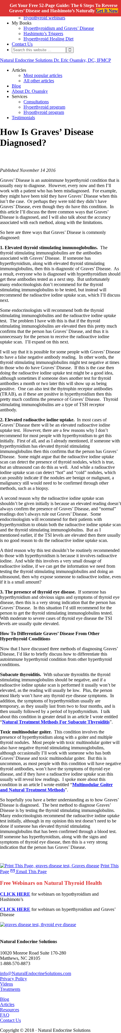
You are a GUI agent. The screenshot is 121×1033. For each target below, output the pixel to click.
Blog (4, 999)
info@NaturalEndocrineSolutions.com (35, 973)
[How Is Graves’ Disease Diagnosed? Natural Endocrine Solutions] (38, 924)
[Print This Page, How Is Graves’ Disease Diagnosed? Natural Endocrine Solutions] (49, 865)
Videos (6, 983)
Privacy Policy (13, 978)
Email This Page (31, 871)
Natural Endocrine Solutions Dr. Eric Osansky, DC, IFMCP (55, 60)
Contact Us (10, 1020)
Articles (7, 1004)
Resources (9, 1009)
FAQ (4, 1015)
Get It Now (107, 10)
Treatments (10, 989)
